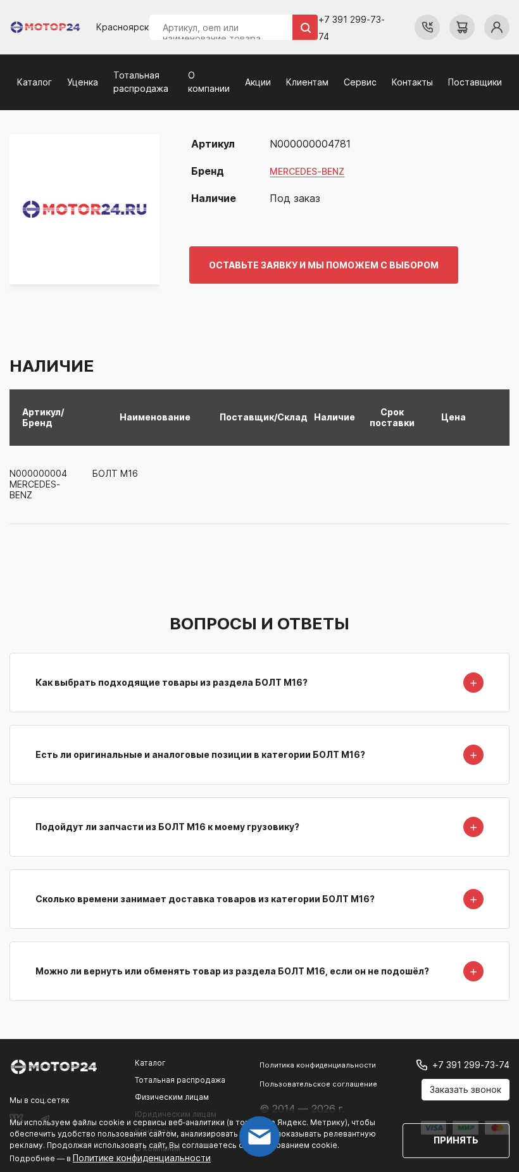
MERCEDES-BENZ (307, 171)
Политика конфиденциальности (318, 1065)
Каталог (34, 82)
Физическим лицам (172, 1097)
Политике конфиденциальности (142, 1157)
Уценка (82, 82)
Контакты (412, 82)
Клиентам (307, 82)
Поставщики (475, 82)
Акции (258, 82)
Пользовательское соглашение (318, 1084)
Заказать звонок (465, 1089)
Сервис (360, 82)
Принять (456, 1140)
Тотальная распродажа (180, 1080)
